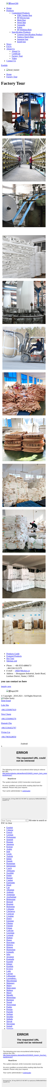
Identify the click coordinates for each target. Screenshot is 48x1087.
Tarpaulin (21, 25)
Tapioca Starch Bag (25, 37)
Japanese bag (22, 39)
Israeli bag (21, 42)
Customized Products (21, 13)
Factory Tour (17, 56)
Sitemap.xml (11, 661)
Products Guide (12, 654)
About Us (10, 49)
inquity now (6, 686)
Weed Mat (21, 22)
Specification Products (21, 32)
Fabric (19, 27)
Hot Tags (10, 658)
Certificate (16, 54)
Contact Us (11, 61)
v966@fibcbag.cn (22, 671)
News (8, 44)
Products (10, 10)
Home (9, 8)
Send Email (6, 700)
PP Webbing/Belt (24, 30)
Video (14, 58)
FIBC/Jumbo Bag (24, 15)
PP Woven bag (23, 18)
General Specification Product (29, 34)
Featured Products (14, 656)
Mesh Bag (21, 20)
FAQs (8, 46)
